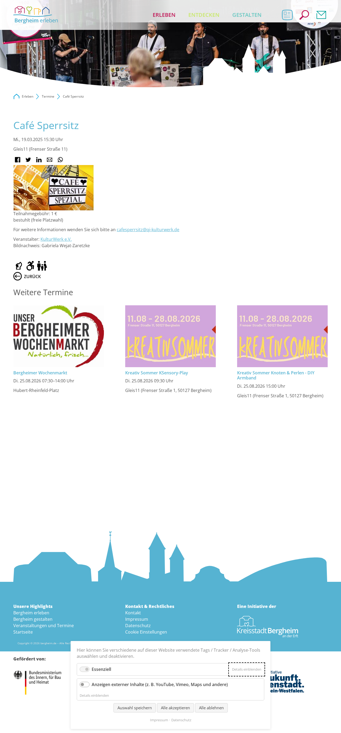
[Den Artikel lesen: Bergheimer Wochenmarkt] (58, 336)
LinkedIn (39, 159)
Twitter (28, 159)
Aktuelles (287, 15)
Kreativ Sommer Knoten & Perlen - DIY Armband (275, 375)
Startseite (23, 632)
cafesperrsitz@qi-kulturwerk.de (148, 230)
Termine (48, 96)
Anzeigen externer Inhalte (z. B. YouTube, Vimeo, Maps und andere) (160, 684)
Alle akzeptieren (175, 707)
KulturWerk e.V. (56, 239)
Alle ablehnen (211, 707)
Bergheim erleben (31, 613)
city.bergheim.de (16, 96)
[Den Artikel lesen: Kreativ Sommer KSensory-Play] (170, 336)
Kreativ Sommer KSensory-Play (156, 373)
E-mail (49, 159)
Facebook (17, 159)
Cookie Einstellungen (146, 632)
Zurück (32, 276)
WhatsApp (60, 159)
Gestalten (247, 14)
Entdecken (204, 14)
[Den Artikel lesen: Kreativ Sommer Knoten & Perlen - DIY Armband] (282, 336)
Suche (304, 15)
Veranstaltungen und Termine (43, 625)
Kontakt (321, 15)
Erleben (164, 14)
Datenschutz (138, 625)
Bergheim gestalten (32, 619)
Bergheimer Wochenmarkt (40, 373)
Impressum (136, 619)
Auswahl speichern (134, 707)
